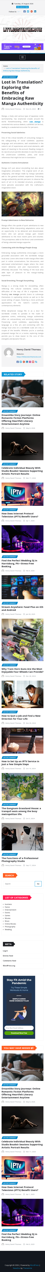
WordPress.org (9, 966)
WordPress (34, 1265)
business (8, 904)
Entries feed (8, 956)
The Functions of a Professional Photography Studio (20, 860)
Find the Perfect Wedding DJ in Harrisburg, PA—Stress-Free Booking (19, 563)
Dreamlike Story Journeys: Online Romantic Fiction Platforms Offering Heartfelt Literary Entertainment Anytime (21, 419)
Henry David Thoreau (13, 109)
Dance (7, 907)
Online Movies (10, 924)
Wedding (8, 929)
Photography (10, 927)
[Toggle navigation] (22, 57)
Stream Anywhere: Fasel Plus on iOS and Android (22, 608)
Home (5, 66)
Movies (7, 918)
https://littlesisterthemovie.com (29, 357)
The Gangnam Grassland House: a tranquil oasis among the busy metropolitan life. (21, 811)
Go (38, 884)
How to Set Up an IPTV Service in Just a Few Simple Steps (20, 763)
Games (7, 915)
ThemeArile (27, 1268)
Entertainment (10, 910)
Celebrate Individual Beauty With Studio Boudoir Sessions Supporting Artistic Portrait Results (22, 470)
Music (7, 921)
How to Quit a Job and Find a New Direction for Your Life (21, 717)
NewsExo (16, 1268)
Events (7, 912)
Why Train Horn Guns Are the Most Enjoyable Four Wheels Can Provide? (22, 670)
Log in (5, 951)
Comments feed (9, 961)
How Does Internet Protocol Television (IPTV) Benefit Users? (20, 515)
